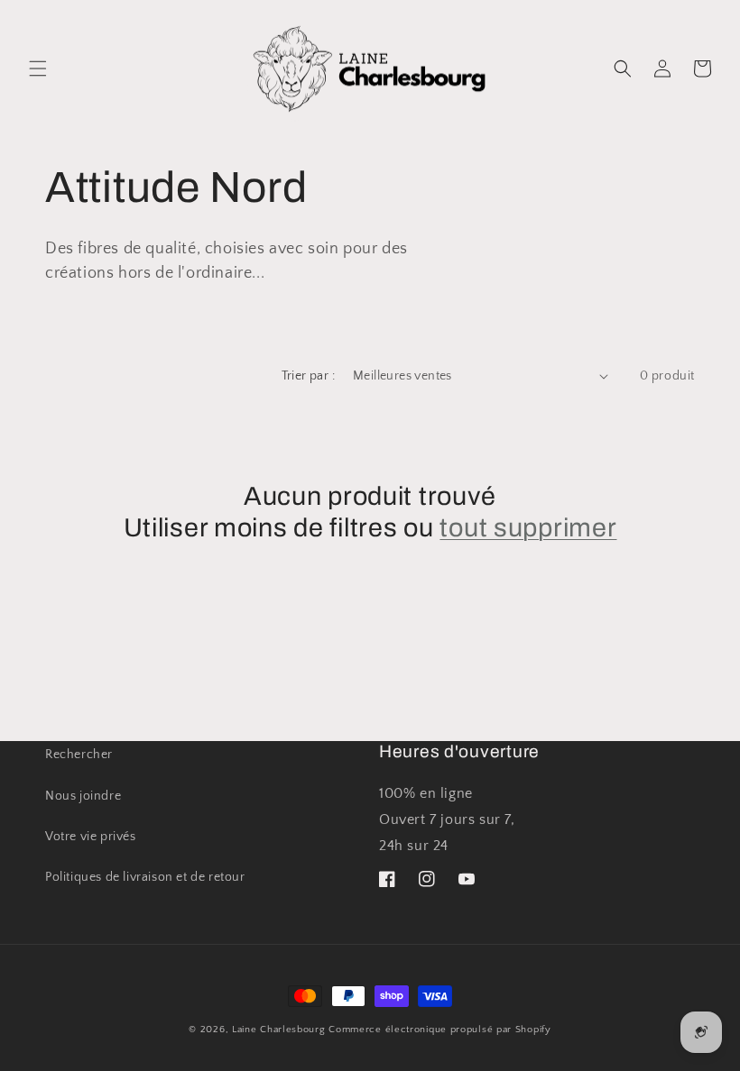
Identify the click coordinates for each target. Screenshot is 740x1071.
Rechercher (79, 754)
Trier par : (308, 376)
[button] (38, 68)
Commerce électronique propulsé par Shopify (439, 1029)
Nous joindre (83, 796)
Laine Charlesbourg (279, 1029)
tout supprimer (527, 528)
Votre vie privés (90, 836)
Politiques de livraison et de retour (145, 877)
